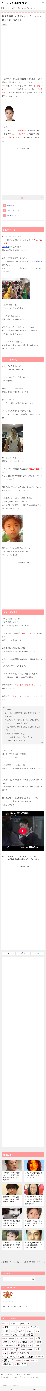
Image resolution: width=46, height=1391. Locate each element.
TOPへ (34, 1389)
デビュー (9, 1327)
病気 (22, 1357)
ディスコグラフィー (21, 1324)
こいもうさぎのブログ (14, 3)
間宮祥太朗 (34, 261)
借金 (13, 1331)
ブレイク (34, 1327)
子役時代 (23, 1342)
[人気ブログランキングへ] (8, 1296)
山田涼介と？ (11, 205)
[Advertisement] (23, 50)
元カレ (31, 1331)
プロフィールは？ (13, 210)
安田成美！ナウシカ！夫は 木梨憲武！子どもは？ (13, 1262)
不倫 (6, 1331)
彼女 (37, 1346)
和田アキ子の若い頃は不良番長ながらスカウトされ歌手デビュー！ (11, 1223)
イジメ (6, 1323)
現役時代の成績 (24, 1353)
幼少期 (21, 1345)
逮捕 (27, 1360)
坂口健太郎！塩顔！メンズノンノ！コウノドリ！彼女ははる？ (34, 1262)
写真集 (6, 1334)
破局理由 (40, 1357)
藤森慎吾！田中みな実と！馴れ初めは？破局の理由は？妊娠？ (11, 1199)
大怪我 (20, 1338)
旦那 (15, 1349)
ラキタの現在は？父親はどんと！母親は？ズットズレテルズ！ (33, 1175)
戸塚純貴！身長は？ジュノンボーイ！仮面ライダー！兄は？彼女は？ (33, 1223)
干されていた (8, 1346)
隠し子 (35, 1360)
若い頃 (9, 1360)
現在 (13, 1353)
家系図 (39, 1342)
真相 (30, 1356)
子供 (13, 1342)
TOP (13, 1374)
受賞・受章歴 (9, 1338)
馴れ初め (22, 1364)
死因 (31, 1349)
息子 (6, 1349)
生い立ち (9, 1356)
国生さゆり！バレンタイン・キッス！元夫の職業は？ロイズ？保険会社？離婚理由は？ (33, 1200)
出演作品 (28, 1334)
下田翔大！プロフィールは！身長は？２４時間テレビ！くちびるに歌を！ (11, 1245)
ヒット (22, 1327)
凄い (16, 1334)
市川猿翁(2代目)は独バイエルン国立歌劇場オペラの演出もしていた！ (33, 1245)
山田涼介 (5, 247)
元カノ (21, 1331)
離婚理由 (8, 1364)
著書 (19, 1360)
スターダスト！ (12, 215)
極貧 (23, 1349)
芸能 (4, 25)
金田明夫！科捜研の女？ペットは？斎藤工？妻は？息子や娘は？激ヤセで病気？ (11, 1176)
